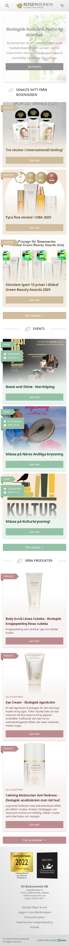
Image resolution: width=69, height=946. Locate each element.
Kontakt (34, 927)
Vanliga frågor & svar (34, 907)
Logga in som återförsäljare (34, 912)
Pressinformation (34, 917)
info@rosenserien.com (34, 895)
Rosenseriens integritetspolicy (35, 922)
